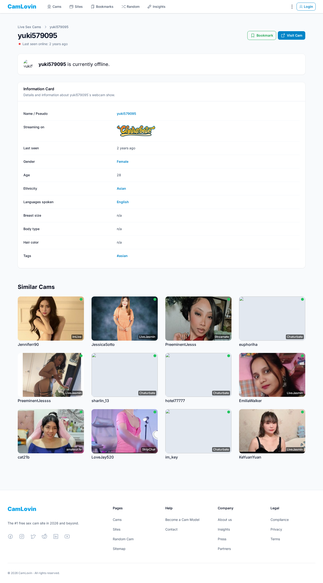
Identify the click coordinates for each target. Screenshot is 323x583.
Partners (224, 549)
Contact (171, 529)
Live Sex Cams (29, 27)
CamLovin (22, 6)
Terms (275, 539)
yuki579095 (59, 27)
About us (225, 520)
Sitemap (119, 549)
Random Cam (123, 539)
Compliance (280, 520)
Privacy (276, 529)
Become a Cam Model (182, 520)
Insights (224, 529)
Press (222, 539)
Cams (117, 520)
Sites (116, 529)
